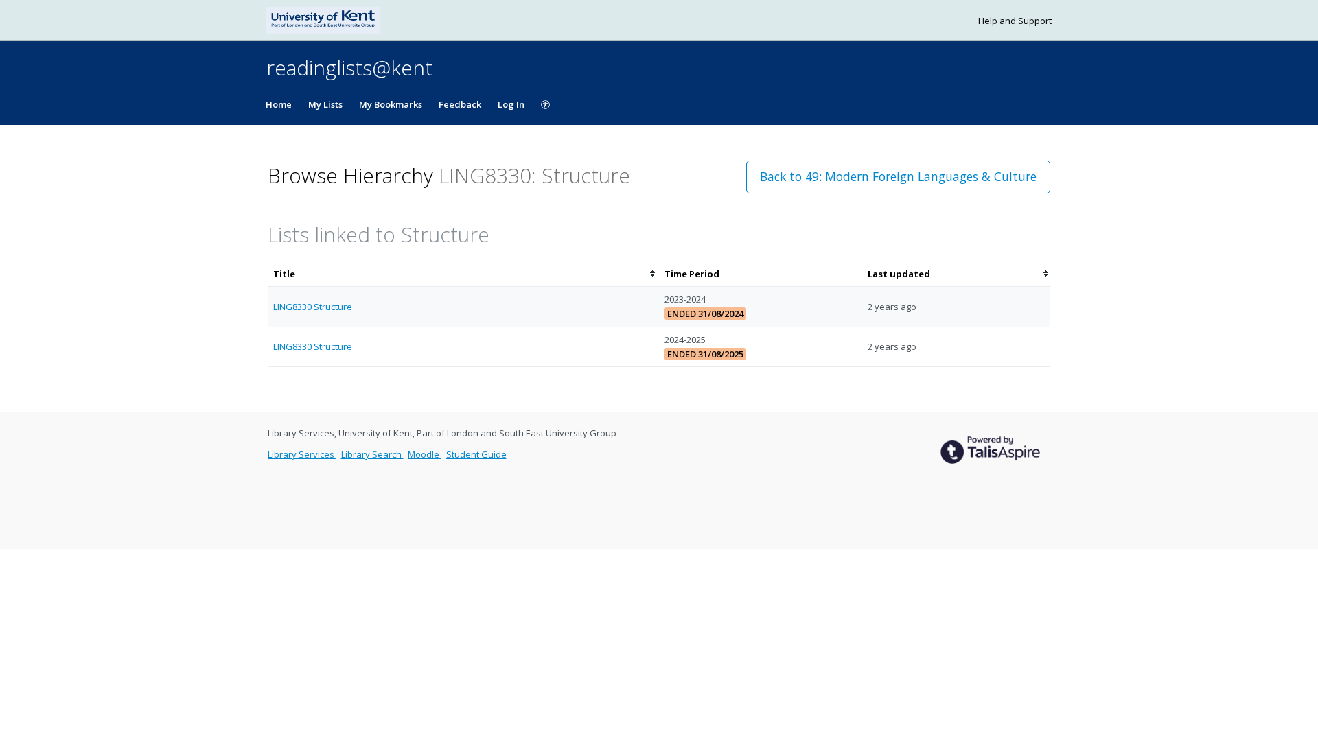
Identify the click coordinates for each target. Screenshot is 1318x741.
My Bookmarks (390, 104)
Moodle (424, 454)
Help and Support (1015, 20)
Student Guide (476, 454)
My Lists (325, 104)
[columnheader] (463, 274)
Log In (511, 104)
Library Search (372, 454)
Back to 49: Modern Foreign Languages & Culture (898, 176)
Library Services (302, 454)
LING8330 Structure (312, 307)
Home (279, 104)
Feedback (460, 104)
